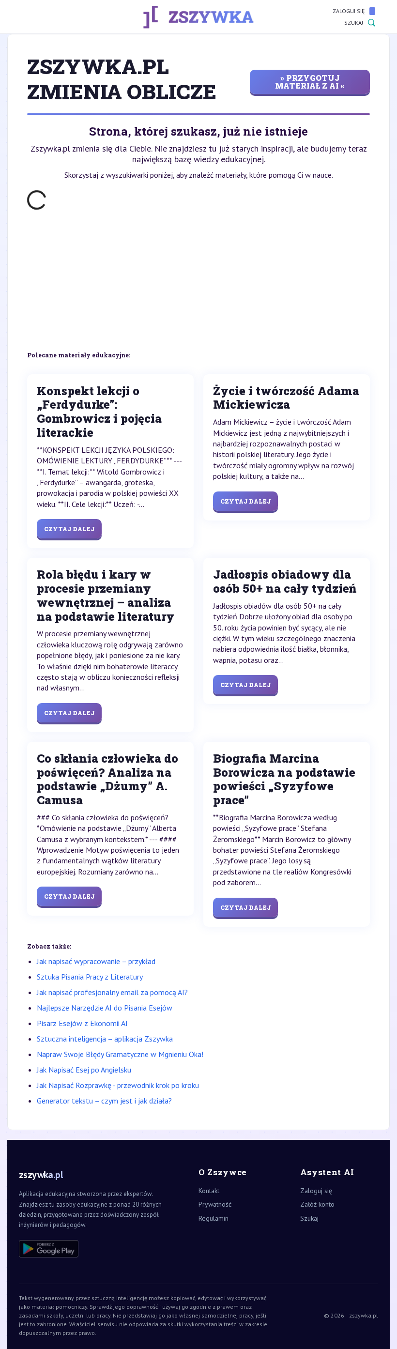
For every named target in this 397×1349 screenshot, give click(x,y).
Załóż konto (317, 1204)
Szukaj (353, 22)
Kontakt (208, 1190)
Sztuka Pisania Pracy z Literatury (90, 976)
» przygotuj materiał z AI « (310, 82)
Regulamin (213, 1218)
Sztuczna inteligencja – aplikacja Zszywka (105, 1038)
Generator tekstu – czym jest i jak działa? (104, 1100)
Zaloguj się (349, 11)
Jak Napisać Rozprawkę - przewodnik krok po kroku (118, 1085)
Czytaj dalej (69, 529)
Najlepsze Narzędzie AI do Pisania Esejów (104, 1007)
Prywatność (214, 1204)
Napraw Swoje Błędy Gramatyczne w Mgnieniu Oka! (120, 1054)
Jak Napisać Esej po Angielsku (84, 1069)
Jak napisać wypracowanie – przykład (96, 961)
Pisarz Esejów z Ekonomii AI (82, 1023)
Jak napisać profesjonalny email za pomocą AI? (112, 992)
